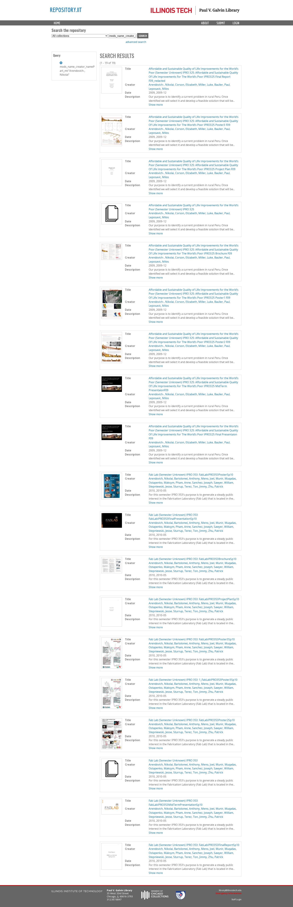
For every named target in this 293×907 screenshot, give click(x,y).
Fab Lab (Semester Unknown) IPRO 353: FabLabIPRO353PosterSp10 (191, 474)
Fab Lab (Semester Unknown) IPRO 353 (173, 760)
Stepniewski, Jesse (160, 486)
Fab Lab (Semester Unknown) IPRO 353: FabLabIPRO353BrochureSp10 (192, 559)
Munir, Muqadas (226, 478)
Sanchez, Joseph (202, 482)
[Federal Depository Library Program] (180, 898)
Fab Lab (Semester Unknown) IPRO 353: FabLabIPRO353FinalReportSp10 (194, 845)
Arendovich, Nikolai (161, 478)
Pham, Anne (183, 482)
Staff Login (236, 899)
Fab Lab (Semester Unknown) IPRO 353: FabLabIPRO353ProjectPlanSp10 (194, 599)
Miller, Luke (205, 85)
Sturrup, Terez (182, 486)
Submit (221, 23)
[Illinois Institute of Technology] (77, 891)
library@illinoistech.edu (230, 890)
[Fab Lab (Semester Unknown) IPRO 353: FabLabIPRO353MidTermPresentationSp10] (111, 813)
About (205, 23)
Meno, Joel (207, 478)
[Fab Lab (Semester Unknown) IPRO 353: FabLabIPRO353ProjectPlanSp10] (111, 625)
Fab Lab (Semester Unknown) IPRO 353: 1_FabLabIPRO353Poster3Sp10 (193, 680)
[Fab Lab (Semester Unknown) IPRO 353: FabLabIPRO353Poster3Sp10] (111, 668)
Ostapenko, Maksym (161, 482)
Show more (156, 105)
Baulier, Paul (222, 85)
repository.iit (66, 9)
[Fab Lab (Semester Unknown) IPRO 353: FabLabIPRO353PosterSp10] (111, 498)
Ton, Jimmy (200, 486)
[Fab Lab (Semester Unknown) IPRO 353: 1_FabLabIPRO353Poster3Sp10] (111, 708)
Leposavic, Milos (159, 89)
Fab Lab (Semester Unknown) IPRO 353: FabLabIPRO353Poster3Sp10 (192, 639)
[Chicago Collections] (154, 898)
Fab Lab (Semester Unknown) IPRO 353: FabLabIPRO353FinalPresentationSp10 (173, 517)
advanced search (136, 42)
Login (236, 23)
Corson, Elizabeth (186, 85)
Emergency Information (228, 893)
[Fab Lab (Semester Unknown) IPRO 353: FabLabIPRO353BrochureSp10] (111, 572)
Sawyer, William (223, 482)
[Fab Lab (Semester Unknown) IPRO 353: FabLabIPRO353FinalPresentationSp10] (111, 527)
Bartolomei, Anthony (187, 478)
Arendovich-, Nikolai (161, 85)
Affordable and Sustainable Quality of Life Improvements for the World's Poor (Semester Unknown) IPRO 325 (193, 207)
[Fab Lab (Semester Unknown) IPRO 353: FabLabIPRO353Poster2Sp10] (111, 748)
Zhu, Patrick (215, 486)
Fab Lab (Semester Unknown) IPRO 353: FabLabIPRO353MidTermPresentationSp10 (175, 803)
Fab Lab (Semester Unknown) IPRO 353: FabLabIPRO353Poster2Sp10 (192, 720)
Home (57, 23)
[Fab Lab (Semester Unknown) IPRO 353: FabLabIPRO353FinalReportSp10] (111, 869)
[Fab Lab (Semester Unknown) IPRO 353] (111, 778)
